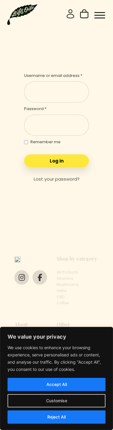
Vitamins (65, 278)
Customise (56, 400)
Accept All (56, 384)
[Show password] (83, 125)
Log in (57, 161)
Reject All (56, 416)
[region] (56, 378)
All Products (67, 272)
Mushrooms (68, 284)
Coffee (63, 302)
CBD (60, 296)
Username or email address (53, 75)
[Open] (99, 15)
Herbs (62, 290)
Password (35, 109)
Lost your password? (57, 179)
